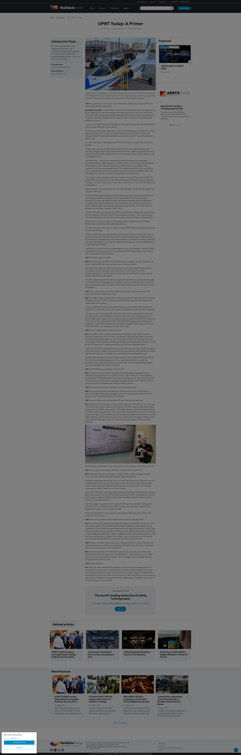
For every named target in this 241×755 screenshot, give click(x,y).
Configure (19, 747)
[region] (19, 742)
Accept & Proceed (19, 742)
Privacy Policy (13, 738)
